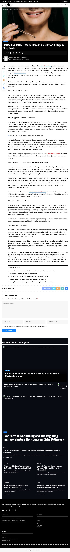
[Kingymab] (9, 5)
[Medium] (6, 510)
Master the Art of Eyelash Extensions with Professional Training (28, 276)
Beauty (6, 41)
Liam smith (7, 389)
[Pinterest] (15, 510)
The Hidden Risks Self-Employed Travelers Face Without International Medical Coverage (31, 451)
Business (39, 463)
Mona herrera (9, 378)
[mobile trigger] (3, 5)
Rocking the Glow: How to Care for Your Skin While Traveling (27, 279)
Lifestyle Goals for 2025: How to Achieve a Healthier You (16, 486)
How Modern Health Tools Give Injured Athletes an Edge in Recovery (51, 486)
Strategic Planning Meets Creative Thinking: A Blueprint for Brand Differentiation (49, 468)
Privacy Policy (24, 1)
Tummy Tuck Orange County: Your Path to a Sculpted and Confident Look (32, 282)
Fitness (38, 482)
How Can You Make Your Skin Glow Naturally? (23, 273)
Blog (5, 432)
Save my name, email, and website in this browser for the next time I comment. (25, 326)
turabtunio (7, 443)
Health (5, 447)
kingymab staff (15, 57)
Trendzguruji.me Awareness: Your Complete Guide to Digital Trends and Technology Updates (28, 385)
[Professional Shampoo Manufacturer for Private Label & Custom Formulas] (35, 364)
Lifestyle (6, 482)
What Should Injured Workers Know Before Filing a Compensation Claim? (17, 467)
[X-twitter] (12, 510)
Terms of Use (34, 1)
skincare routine (20, 73)
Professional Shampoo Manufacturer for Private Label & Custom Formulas (32, 271)
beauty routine (46, 66)
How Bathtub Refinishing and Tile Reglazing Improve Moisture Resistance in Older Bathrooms (34, 437)
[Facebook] (9, 510)
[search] (58, 4)
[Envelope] (3, 510)
